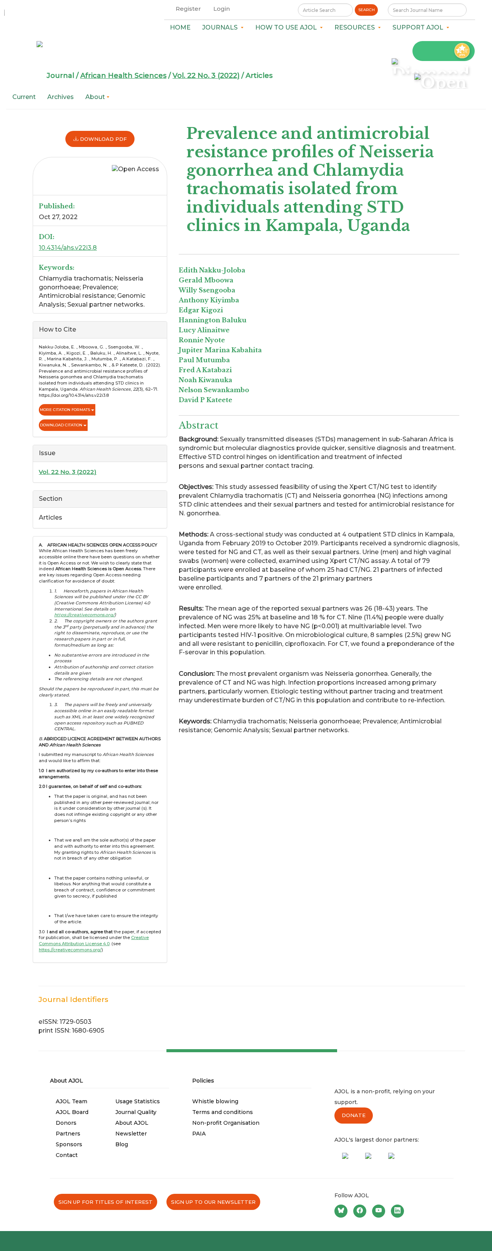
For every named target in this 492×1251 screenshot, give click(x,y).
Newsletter (131, 1133)
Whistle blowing (215, 1101)
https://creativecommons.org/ (70, 949)
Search (366, 9)
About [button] (95, 97)
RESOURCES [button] (356, 27)
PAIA (199, 1133)
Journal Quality (135, 1112)
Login (221, 8)
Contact (67, 1155)
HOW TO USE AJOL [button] (287, 27)
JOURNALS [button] (221, 27)
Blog (121, 1144)
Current (24, 97)
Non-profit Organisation (225, 1122)
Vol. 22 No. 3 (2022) (206, 75)
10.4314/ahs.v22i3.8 (68, 247)
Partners (68, 1133)
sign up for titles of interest (105, 1202)
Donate (354, 1115)
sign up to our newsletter (213, 1202)
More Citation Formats (65, 409)
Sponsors (69, 1144)
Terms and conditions (222, 1112)
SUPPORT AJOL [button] (419, 27)
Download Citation (61, 425)
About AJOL (131, 1122)
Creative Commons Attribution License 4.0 (94, 940)
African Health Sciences (123, 75)
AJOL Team (71, 1101)
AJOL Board (72, 1112)
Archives (60, 97)
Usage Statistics (137, 1101)
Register (188, 8)
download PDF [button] (102, 139)
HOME (180, 27)
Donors (66, 1122)
